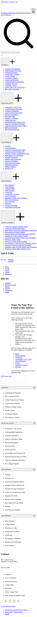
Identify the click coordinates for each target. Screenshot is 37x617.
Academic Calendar (11, 78)
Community (9, 290)
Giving (7, 270)
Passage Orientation (11, 161)
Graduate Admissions (12, 111)
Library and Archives (12, 80)
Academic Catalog (11, 85)
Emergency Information (14, 612)
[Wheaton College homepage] (12, 8)
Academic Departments (12, 69)
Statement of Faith (11, 528)
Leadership (8, 192)
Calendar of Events (21, 365)
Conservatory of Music (12, 74)
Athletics (8, 146)
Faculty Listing (10, 76)
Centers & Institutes (8, 222)
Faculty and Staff (10, 285)
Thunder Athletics (11, 260)
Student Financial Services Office (16, 126)
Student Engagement (11, 165)
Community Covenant (12, 194)
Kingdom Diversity (11, 157)
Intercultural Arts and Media (14, 155)
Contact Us (8, 574)
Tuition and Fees (10, 120)
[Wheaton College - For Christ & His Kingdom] (13, 383)
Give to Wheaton (10, 196)
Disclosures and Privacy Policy (16, 610)
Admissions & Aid (14, 13)
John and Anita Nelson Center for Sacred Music (20, 238)
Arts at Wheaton (10, 148)
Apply (3, 15)
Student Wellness (10, 166)
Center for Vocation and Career (15, 150)
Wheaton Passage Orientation (14, 489)
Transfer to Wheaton (11, 118)
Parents (7, 287)
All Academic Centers (12, 417)
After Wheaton (10, 190)
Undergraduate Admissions (14, 109)
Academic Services (11, 84)
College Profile (10, 189)
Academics (4, 13)
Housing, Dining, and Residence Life (17, 153)
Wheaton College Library (13, 407)
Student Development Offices (14, 482)
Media (7, 292)
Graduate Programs (11, 72)
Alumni (7, 288)
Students (7, 283)
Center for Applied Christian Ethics (16, 226)
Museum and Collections (13, 542)
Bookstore (8, 274)
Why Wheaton (9, 185)
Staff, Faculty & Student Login (15, 595)
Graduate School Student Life (14, 152)
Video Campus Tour (11, 592)
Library (7, 272)
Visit (6, 15)
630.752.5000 (5, 567)
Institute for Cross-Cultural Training (16, 236)
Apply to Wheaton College (13, 113)
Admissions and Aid (7, 423)
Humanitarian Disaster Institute (15, 232)
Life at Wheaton (25, 13)
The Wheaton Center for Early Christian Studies (20, 243)
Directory (8, 203)
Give (9, 15)
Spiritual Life (9, 168)
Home (17, 354)
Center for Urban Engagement (15, 228)
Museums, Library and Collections (16, 198)
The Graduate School (12, 396)
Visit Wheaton (9, 187)
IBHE (7, 614)
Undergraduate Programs (13, 71)
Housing (7, 506)
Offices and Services (11, 200)
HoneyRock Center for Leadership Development (21, 230)
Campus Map (9, 585)
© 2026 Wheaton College (8, 606)
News (7, 267)
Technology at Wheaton (12, 207)
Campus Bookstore (11, 205)
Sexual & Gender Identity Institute (16, 241)
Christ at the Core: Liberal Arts (15, 87)
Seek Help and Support (12, 163)
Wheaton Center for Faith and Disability (18, 245)
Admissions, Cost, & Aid (13, 107)
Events (7, 269)
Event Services (10, 202)
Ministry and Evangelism (13, 159)
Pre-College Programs (12, 89)
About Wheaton (6, 181)
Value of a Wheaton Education (15, 124)
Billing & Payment (11, 128)
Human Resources (11, 581)
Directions (8, 588)
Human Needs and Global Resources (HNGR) (20, 234)
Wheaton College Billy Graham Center (17, 249)
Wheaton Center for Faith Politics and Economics (21, 247)
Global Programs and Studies (14, 82)
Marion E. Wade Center (12, 240)
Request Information (11, 115)
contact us (23, 371)
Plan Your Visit (10, 116)
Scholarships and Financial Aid (15, 122)
